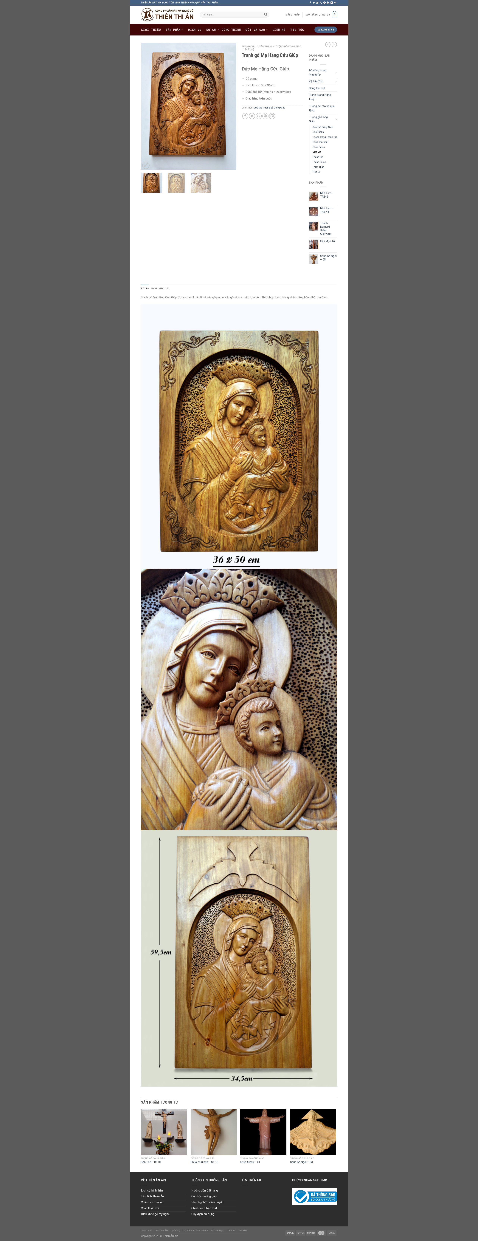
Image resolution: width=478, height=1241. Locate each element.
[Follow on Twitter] (314, 2)
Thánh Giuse (319, 162)
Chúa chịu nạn (320, 142)
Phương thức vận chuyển (207, 1202)
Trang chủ (248, 46)
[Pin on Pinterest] (265, 116)
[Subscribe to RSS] (328, 2)
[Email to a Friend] (259, 116)
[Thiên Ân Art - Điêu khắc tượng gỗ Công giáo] (167, 15)
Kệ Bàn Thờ (316, 81)
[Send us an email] (317, 2)
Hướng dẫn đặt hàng (204, 1190)
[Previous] (147, 106)
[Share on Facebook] (245, 116)
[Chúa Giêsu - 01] (263, 1132)
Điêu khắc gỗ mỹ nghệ (155, 1214)
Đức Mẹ (249, 49)
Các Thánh (318, 132)
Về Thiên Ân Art (154, 1180)
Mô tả (145, 288)
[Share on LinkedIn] (272, 116)
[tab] (145, 288)
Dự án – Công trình (223, 30)
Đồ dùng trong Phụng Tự (317, 72)
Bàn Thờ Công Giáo (323, 127)
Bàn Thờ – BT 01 (151, 1162)
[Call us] (321, 2)
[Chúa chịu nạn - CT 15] (214, 1132)
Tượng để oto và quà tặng (322, 108)
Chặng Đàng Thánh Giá (325, 137)
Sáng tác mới (317, 88)
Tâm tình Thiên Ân (152, 1196)
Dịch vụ (194, 30)
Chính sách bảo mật (204, 1208)
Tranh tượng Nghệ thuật (320, 97)
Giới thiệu (151, 30)
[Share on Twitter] (252, 116)
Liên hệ (278, 30)
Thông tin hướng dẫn (209, 1180)
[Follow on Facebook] (310, 2)
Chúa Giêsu (319, 147)
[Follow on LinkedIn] (331, 2)
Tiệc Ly (316, 171)
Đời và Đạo (255, 30)
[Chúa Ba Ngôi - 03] (313, 1132)
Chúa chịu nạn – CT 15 (204, 1162)
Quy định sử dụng (202, 1214)
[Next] (229, 106)
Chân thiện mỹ (150, 1208)
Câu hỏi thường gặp (204, 1196)
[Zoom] (146, 165)
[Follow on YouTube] (335, 2)
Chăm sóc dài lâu (152, 1202)
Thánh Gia (318, 157)
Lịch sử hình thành (152, 1190)
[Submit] (266, 15)
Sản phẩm (173, 30)
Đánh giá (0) (160, 288)
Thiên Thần (318, 166)
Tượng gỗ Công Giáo (288, 46)
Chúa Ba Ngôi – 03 (301, 1162)
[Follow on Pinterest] (324, 2)
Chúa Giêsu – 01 (250, 1162)
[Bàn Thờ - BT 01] (164, 1132)
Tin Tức (297, 30)
